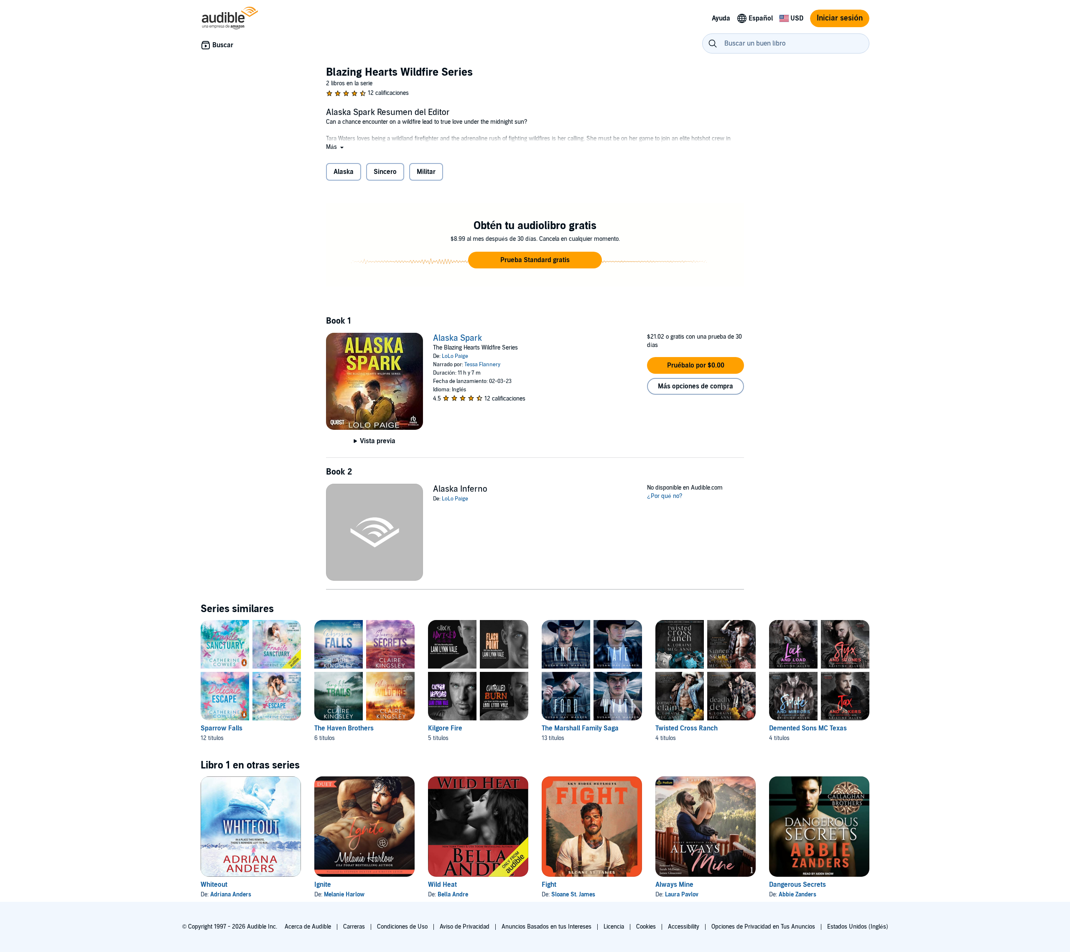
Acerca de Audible (308, 926)
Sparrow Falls (221, 728)
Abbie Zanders (797, 894)
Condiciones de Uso (402, 926)
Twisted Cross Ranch (686, 728)
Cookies (646, 926)
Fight (549, 885)
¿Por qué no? (665, 496)
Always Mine (674, 885)
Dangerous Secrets (797, 885)
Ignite (322, 885)
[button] (335, 147)
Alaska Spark (457, 338)
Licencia (614, 926)
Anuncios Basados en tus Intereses (546, 926)
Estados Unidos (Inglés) (857, 926)
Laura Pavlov (681, 894)
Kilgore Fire (445, 728)
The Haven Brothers (344, 728)
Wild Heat (442, 885)
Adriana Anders (230, 894)
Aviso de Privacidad (464, 926)
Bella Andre (453, 894)
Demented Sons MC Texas (808, 728)
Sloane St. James (573, 894)
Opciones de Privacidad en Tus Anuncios (763, 926)
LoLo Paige (455, 356)
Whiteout (214, 885)
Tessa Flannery (482, 364)
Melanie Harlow (344, 894)
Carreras (354, 926)
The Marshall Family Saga (580, 728)
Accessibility (683, 926)
